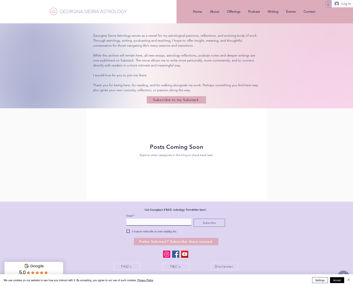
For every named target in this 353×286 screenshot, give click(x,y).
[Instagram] (166, 254)
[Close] (348, 280)
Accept (337, 280)
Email (130, 215)
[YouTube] (184, 254)
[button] (328, 4)
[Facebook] (175, 254)
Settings (320, 280)
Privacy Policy (145, 280)
